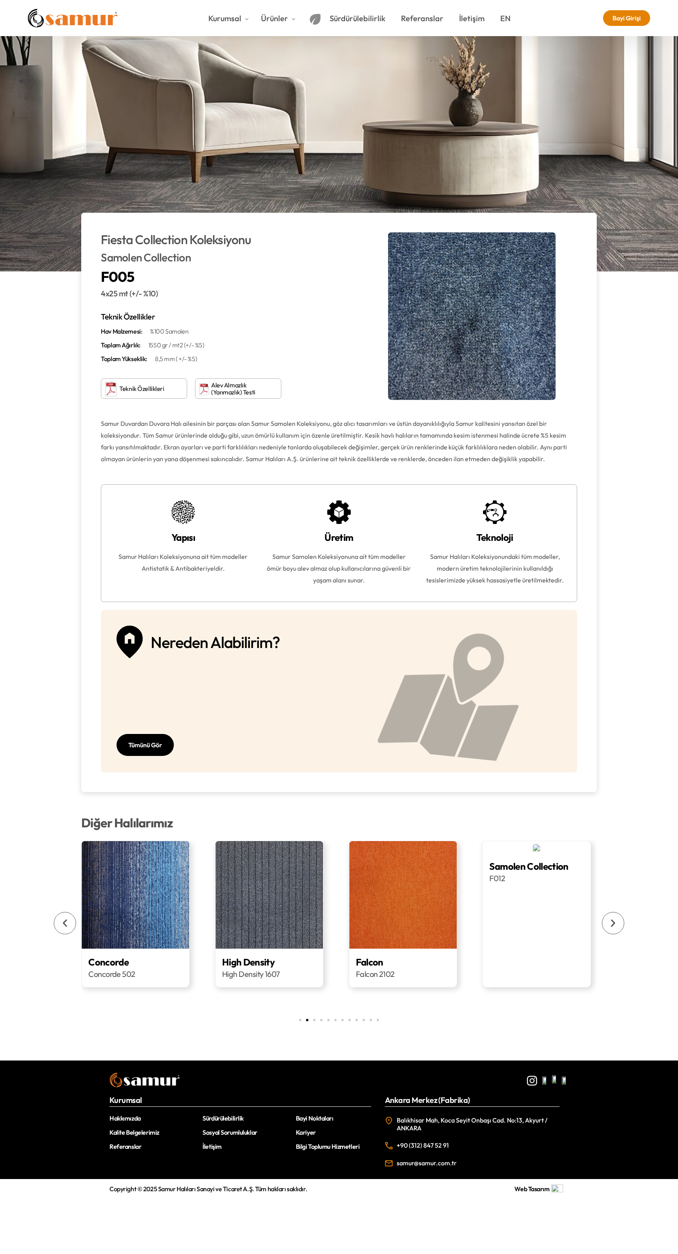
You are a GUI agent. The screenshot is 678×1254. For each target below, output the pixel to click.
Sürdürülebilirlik (223, 1118)
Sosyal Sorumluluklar (229, 1132)
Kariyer (306, 1132)
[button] (65, 923)
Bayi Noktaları (315, 1118)
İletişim (212, 1146)
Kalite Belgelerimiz (134, 1132)
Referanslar (125, 1146)
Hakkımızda (125, 1118)
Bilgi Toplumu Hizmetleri (328, 1146)
